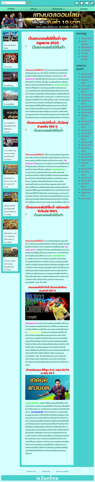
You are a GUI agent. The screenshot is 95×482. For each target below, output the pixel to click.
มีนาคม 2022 (86, 180)
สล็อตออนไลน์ (86, 47)
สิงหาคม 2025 (86, 76)
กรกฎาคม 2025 (85, 81)
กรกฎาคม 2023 (85, 117)
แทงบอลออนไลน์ (84, 58)
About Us (46, 471)
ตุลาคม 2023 (86, 106)
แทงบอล (84, 53)
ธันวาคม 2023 (86, 97)
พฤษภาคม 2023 (85, 126)
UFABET (11, 9)
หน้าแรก (33, 9)
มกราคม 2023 (86, 142)
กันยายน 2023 (87, 109)
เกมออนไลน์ (85, 50)
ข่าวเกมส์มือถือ (9, 104)
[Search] (28, 2)
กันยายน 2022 (87, 156)
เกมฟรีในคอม (8, 85)
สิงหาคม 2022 (86, 159)
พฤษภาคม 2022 (85, 173)
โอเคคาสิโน (8, 67)
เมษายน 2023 (86, 130)
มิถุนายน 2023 (87, 121)
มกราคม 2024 (86, 94)
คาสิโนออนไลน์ (86, 38)
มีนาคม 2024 (86, 85)
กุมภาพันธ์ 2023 (85, 138)
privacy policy (62, 471)
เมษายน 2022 (86, 177)
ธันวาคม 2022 (86, 145)
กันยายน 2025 (86, 74)
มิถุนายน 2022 (87, 168)
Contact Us (31, 471)
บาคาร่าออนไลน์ (84, 43)
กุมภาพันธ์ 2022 (85, 185)
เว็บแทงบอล (57, 9)
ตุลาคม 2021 (86, 198)
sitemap (84, 9)
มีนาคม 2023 (86, 133)
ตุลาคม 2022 (86, 154)
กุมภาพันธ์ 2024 (85, 90)
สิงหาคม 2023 (86, 112)
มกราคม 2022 (86, 189)
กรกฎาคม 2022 (85, 164)
